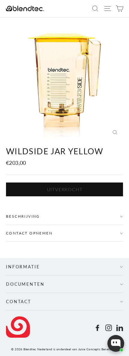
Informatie (23, 266)
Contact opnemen (29, 233)
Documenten (25, 284)
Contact (18, 301)
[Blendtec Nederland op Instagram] (108, 327)
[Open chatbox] (115, 343)
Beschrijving (23, 216)
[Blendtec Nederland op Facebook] (97, 327)
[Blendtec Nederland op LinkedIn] (119, 327)
